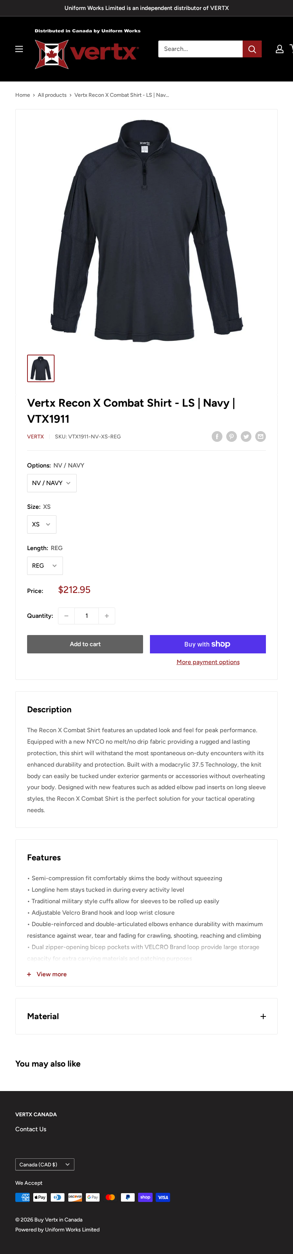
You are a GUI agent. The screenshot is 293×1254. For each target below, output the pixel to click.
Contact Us (30, 1129)
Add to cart (85, 644)
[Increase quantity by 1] (107, 616)
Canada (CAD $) (38, 1164)
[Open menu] (19, 49)
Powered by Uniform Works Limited (57, 1229)
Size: (39, 506)
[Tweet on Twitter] (246, 436)
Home (22, 95)
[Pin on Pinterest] (231, 436)
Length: (45, 548)
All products (52, 95)
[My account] (279, 49)
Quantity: (40, 615)
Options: (55, 465)
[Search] (252, 49)
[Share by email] (260, 436)
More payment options (208, 662)
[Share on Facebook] (217, 436)
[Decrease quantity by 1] (66, 616)
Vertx (35, 436)
